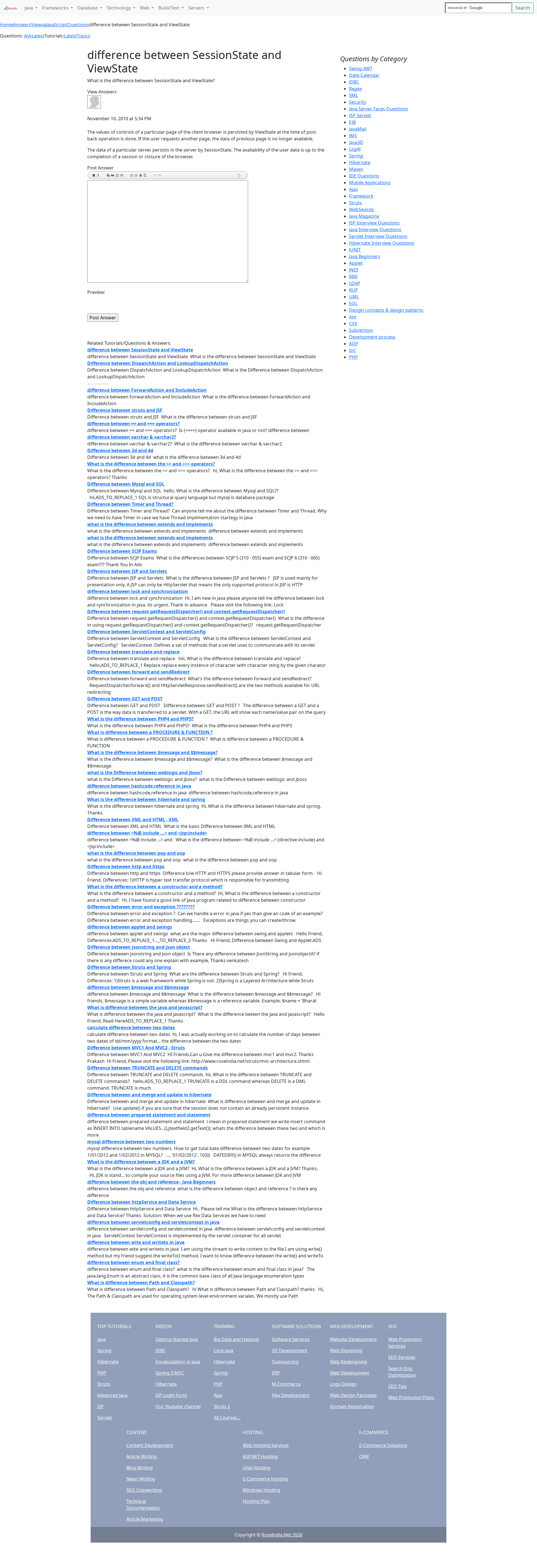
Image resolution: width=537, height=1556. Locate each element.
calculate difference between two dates (131, 1027)
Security (357, 102)
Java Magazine (364, 216)
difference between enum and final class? (133, 1262)
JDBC (354, 82)
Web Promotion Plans (411, 1397)
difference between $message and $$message (138, 987)
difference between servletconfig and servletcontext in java (153, 1222)
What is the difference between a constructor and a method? (155, 887)
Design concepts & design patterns (386, 310)
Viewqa (38, 25)
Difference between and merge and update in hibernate (149, 1095)
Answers (22, 25)
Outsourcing (285, 1362)
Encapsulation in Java (178, 1362)
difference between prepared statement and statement (148, 1115)
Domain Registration (352, 1406)
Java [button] (29, 8)
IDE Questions (364, 176)
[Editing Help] (238, 176)
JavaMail (357, 129)
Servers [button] (196, 8)
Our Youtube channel (178, 1406)
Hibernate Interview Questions (381, 243)
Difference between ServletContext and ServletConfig (146, 632)
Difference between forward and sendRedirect (138, 672)
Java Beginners (364, 256)
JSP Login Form (171, 1395)
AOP (353, 344)
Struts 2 (222, 1406)
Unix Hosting (256, 1468)
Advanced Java (112, 1395)
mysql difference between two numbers (131, 1142)
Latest (38, 36)
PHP (353, 357)
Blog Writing (139, 1468)
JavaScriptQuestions (67, 25)
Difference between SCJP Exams (122, 551)
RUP (353, 290)
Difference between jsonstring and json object (138, 947)
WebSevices (361, 209)
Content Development (149, 1445)
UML (354, 297)
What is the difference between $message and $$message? (152, 752)
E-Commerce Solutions (383, 1445)
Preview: (96, 292)
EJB (352, 122)
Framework (361, 196)
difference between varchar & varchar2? (131, 437)
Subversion (361, 330)
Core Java (223, 1350)
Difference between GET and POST (124, 699)
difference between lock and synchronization (137, 591)
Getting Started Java (177, 1339)
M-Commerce (286, 1384)
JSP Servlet (360, 115)
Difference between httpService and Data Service (141, 1202)
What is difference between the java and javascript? (144, 1007)
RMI (353, 276)
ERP (276, 1373)
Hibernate (359, 162)
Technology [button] (119, 8)
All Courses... (227, 1418)
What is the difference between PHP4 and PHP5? (140, 719)
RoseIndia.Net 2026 (282, 1535)
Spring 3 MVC (170, 1373)
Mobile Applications (370, 183)
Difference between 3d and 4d (120, 450)
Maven (356, 169)
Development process (372, 337)
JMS (353, 136)
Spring (356, 156)
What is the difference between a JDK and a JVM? (141, 1162)
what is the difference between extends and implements (150, 524)
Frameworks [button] (56, 8)
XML (353, 95)
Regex (355, 89)
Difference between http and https (125, 866)
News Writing (140, 1479)
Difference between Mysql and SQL (125, 484)
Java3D (356, 142)
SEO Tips (397, 1386)
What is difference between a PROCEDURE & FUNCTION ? (150, 732)
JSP (100, 1406)
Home (6, 25)
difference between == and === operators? (133, 424)
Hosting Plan (256, 1501)
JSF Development (289, 1350)
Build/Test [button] (169, 8)
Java (101, 1339)
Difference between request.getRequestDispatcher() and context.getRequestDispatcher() (186, 611)
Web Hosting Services (266, 1445)
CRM (364, 1456)
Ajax (353, 189)
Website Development (353, 1339)
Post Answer (100, 168)
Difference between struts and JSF (124, 410)
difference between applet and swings (129, 927)
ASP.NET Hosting (260, 1456)
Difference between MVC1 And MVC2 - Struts (136, 1048)
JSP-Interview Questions (374, 223)
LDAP (354, 283)
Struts (355, 203)
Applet (356, 263)
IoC (352, 350)
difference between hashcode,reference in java (139, 786)
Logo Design (343, 1384)
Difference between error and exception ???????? (141, 907)
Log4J (355, 149)
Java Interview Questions (375, 229)
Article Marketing (144, 1519)
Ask (28, 36)
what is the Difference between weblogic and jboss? (144, 772)
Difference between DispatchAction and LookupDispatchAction (157, 363)
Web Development (349, 1373)
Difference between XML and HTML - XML (132, 819)
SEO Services (401, 1357)
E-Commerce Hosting (265, 1479)
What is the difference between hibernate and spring (146, 799)
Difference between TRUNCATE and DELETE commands (147, 1068)
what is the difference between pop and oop (136, 853)
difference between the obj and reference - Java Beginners (151, 1182)
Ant (352, 317)
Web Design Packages (353, 1395)
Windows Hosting (261, 1490)
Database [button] (88, 8)
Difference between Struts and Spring (129, 967)
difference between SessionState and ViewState (140, 350)
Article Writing (141, 1456)
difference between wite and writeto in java (136, 1242)
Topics (83, 36)
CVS (353, 323)
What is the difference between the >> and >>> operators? (151, 464)
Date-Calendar (364, 75)
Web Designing (346, 1350)
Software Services (291, 1339)
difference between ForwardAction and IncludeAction (147, 390)
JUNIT (355, 250)
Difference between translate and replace (133, 652)
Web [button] (145, 8)
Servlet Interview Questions (378, 236)
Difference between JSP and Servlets (127, 571)
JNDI (353, 270)
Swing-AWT (361, 68)
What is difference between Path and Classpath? (141, 1282)
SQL (353, 303)
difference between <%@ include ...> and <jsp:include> (147, 833)
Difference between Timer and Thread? (130, 504)
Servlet (104, 1418)
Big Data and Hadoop (236, 1339)
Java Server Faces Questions (378, 109)
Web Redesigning (348, 1362)
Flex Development (291, 1395)
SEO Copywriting (144, 1490)
